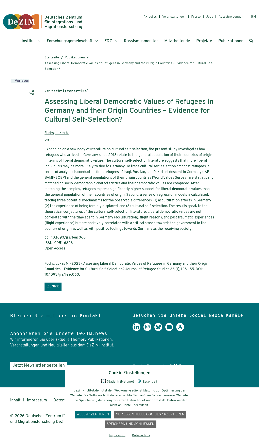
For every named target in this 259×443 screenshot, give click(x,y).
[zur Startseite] (42, 21)
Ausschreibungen (231, 16)
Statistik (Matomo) (120, 381)
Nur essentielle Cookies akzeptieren (150, 414)
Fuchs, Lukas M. (57, 133)
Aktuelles (150, 16)
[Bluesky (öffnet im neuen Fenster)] (159, 330)
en (253, 17)
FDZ (108, 41)
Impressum (37, 400)
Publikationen (230, 41)
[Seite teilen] (31, 93)
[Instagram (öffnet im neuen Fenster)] (148, 330)
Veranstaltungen (174, 16)
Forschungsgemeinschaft (70, 41)
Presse (196, 16)
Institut (29, 41)
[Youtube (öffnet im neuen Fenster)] (170, 330)
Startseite (52, 57)
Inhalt (15, 400)
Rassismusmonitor (141, 41)
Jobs (209, 16)
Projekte (204, 41)
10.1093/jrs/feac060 (68, 238)
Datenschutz (141, 435)
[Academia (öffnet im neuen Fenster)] (181, 330)
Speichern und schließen (130, 424)
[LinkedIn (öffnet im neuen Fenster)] (138, 330)
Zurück (53, 286)
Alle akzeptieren (93, 414)
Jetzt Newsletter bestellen (39, 365)
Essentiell (150, 381)
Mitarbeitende (177, 41)
